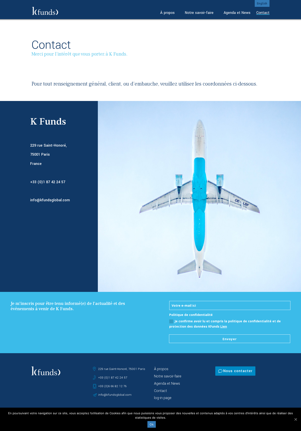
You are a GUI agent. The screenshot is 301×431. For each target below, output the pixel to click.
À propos (167, 12)
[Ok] (295, 419)
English (262, 3)
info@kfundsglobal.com (50, 200)
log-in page (162, 397)
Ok (152, 424)
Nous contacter (238, 370)
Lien (223, 326)
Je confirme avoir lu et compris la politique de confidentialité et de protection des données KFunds (225, 323)
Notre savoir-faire (199, 12)
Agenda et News (237, 12)
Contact (262, 12)
